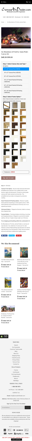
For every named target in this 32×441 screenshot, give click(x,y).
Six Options (5, 66)
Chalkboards (16, 376)
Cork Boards (16, 372)
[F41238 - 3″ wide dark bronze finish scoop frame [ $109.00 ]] (6, 165)
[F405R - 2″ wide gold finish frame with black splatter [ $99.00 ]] (23, 132)
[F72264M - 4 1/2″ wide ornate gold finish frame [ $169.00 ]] (15, 165)
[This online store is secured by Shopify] (4, 337)
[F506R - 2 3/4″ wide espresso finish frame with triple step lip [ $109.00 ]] (15, 145)
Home (2, 22)
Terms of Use (16, 362)
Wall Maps (16, 380)
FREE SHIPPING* (16, 439)
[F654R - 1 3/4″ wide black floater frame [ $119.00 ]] (15, 159)
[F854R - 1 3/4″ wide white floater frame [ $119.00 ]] (23, 159)
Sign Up (28, 407)
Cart (29, 2)
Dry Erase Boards (16, 374)
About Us (16, 353)
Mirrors (16, 378)
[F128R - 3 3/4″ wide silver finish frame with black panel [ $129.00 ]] (15, 112)
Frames (16, 370)
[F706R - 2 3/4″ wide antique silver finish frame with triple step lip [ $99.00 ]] (6, 159)
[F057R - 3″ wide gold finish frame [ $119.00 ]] (23, 119)
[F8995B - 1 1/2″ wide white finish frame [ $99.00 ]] (15, 139)
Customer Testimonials (16, 349)
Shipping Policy (16, 355)
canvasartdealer (16, 426)
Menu (4, 2)
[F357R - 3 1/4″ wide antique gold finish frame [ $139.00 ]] (23, 139)
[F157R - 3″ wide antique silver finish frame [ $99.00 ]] (6, 125)
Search (16, 345)
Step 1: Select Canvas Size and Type (14, 65)
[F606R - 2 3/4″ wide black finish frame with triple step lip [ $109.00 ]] (6, 152)
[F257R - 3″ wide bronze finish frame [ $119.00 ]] (15, 119)
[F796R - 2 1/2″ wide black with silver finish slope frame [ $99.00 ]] (15, 152)
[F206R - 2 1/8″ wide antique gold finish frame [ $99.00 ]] (23, 125)
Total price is (9, 172)
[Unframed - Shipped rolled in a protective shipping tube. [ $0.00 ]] (6, 105)
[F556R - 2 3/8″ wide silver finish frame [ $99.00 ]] (23, 145)
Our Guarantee (16, 347)
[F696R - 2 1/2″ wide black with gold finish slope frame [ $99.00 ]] (23, 152)
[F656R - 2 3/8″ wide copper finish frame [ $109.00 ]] (6, 119)
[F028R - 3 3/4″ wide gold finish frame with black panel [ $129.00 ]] (6, 112)
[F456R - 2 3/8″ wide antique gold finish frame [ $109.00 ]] (23, 112)
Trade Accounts (16, 357)
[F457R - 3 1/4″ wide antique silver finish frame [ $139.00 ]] (6, 145)
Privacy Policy (16, 360)
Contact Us (16, 364)
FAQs (16, 351)
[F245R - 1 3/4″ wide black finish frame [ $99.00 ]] (6, 139)
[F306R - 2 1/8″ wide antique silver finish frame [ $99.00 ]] (6, 132)
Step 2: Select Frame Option (14, 99)
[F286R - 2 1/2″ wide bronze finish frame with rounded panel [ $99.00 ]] (15, 132)
